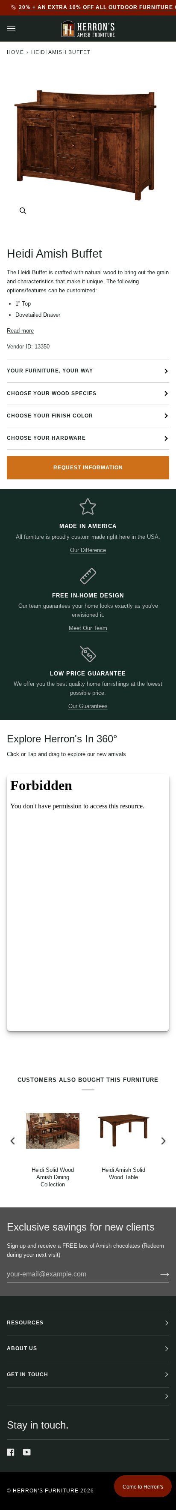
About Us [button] (22, 1348)
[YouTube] (27, 1452)
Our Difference (88, 550)
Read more (20, 330)
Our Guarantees (88, 706)
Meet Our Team (88, 628)
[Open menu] (19, 28)
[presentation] (13, 1140)
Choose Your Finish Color (50, 416)
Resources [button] (25, 1323)
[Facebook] (11, 1452)
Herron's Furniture (46, 1491)
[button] (88, 1396)
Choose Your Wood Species (52, 393)
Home (15, 52)
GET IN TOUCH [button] (27, 1375)
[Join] (158, 1274)
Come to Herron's (143, 1487)
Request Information (88, 468)
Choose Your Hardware (46, 438)
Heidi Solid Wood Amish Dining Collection (53, 1177)
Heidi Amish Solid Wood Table (123, 1173)
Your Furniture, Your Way (50, 371)
